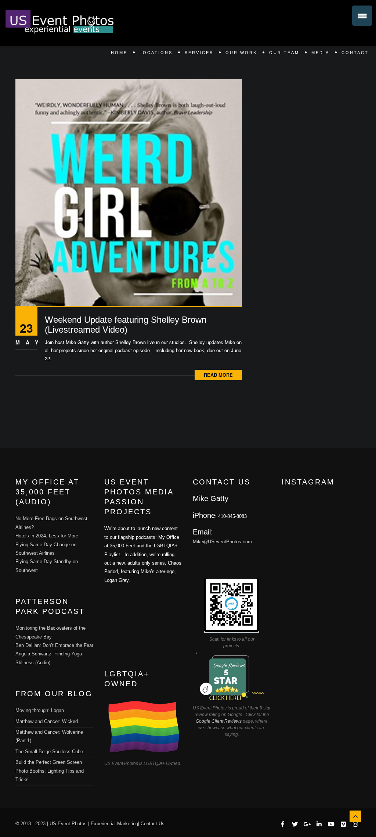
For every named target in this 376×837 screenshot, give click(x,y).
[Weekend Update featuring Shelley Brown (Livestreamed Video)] (128, 191)
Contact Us (152, 823)
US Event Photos (68, 823)
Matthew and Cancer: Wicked (46, 721)
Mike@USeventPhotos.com (222, 541)
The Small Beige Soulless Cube (49, 751)
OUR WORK (241, 52)
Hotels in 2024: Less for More (46, 536)
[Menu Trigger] (362, 16)
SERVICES (199, 52)
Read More (218, 374)
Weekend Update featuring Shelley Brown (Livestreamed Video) (125, 325)
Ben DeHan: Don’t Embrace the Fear (54, 645)
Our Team (284, 52)
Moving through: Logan (39, 710)
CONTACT (355, 52)
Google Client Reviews (219, 721)
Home (119, 52)
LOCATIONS (156, 52)
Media (320, 52)
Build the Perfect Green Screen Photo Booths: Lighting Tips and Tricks (49, 770)
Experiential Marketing (114, 823)
